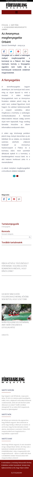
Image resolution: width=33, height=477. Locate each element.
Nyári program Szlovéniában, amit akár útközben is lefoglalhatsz (15, 324)
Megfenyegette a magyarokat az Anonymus (16, 0)
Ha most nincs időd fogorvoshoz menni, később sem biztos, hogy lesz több (15, 296)
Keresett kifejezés (7, 234)
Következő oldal (15, 182)
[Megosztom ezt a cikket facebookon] (4, 51)
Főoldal (5, 25)
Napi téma (14, 25)
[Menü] (16, 12)
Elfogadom (16, 473)
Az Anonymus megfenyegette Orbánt (14, 28)
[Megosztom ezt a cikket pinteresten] (18, 51)
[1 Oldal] (17, 176)
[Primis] (16, 9)
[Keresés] (30, 237)
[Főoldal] (14, 176)
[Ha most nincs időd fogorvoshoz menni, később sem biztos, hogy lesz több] (16, 292)
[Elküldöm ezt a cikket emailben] (25, 51)
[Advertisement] (16, 352)
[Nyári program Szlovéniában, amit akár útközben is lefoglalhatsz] (16, 320)
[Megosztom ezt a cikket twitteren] (11, 51)
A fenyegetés (6, 227)
